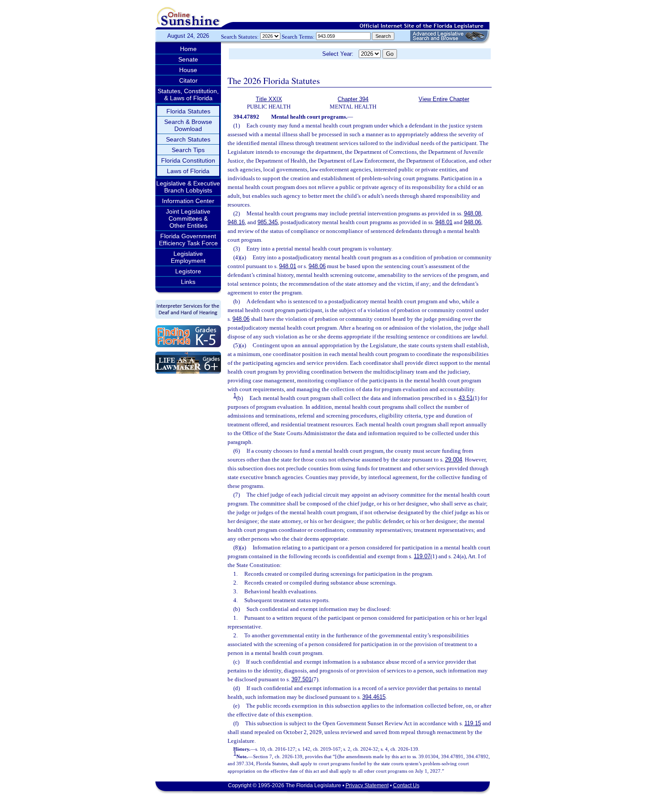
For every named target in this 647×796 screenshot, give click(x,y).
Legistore (188, 271)
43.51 (466, 398)
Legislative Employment (188, 257)
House (188, 69)
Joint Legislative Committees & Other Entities (188, 218)
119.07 (422, 556)
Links (188, 281)
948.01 (443, 222)
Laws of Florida (188, 170)
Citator (188, 80)
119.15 (472, 723)
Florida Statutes (188, 111)
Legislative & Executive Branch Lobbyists (188, 187)
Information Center (188, 200)
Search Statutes (188, 139)
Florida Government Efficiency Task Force (188, 240)
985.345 (267, 222)
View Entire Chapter (444, 99)
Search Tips (188, 149)
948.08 (472, 213)
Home (188, 48)
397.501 (301, 679)
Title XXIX (269, 99)
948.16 (236, 222)
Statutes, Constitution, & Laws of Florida (188, 94)
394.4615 (374, 697)
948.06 (472, 222)
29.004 (453, 459)
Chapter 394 (353, 99)
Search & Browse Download (188, 125)
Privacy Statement (367, 785)
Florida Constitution (188, 160)
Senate (188, 59)
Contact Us (406, 785)
